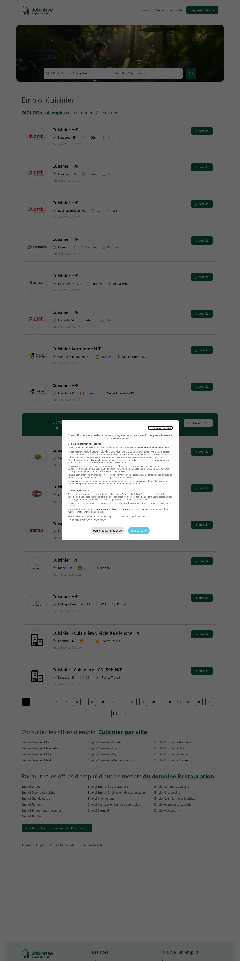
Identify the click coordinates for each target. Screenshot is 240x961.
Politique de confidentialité (120, 516)
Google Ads (127, 494)
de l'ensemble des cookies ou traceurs (111, 452)
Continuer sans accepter (160, 427)
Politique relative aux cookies (87, 520)
